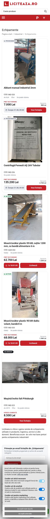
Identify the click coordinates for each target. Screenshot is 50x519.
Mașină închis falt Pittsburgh (19, 398)
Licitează (33, 265)
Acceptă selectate (25, 514)
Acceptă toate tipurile (25, 509)
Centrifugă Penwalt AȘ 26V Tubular (22, 165)
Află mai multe (22, 474)
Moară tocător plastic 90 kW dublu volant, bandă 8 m (21, 322)
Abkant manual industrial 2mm (20, 87)
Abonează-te (12, 464)
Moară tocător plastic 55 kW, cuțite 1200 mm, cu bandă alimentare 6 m (25, 244)
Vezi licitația (36, 110)
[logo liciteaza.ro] (20, 4)
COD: (6, 94)
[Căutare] (45, 11)
